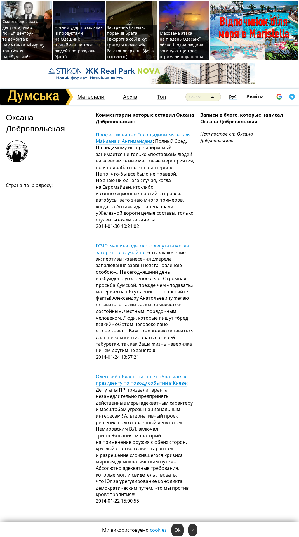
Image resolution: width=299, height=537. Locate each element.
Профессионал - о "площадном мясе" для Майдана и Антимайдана (143, 137)
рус (233, 96)
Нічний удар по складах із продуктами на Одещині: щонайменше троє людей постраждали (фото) (78, 42)
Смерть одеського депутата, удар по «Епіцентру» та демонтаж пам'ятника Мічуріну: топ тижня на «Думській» (24, 39)
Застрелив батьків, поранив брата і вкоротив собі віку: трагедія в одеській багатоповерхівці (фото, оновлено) (131, 42)
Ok (177, 530)
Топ (161, 97)
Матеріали (91, 97)
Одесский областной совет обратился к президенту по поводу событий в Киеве (141, 379)
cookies (158, 530)
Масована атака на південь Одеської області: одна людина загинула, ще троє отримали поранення (181, 44)
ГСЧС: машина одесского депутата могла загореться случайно (142, 248)
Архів (130, 97)
